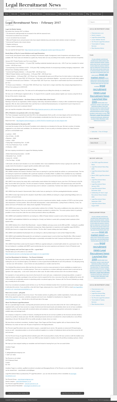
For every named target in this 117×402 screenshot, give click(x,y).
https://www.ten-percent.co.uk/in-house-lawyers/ (49, 109)
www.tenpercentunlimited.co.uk (23, 289)
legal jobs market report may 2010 (98, 83)
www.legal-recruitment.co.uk (32, 385)
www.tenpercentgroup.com (25, 379)
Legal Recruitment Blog (98, 37)
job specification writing (101, 72)
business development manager (97, 62)
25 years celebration (96, 59)
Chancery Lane (96, 14)
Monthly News (24, 14)
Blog (87, 14)
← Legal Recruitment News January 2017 (18, 393)
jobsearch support (105, 70)
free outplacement (96, 67)
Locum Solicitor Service (98, 39)
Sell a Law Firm (63, 14)
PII (99, 109)
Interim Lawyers (50, 14)
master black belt (105, 104)
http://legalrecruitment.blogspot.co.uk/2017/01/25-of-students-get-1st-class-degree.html (41, 120)
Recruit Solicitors (37, 14)
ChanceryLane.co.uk (97, 33)
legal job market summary (103, 80)
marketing (99, 104)
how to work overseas (98, 69)
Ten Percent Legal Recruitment (100, 41)
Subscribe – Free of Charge (99, 131)
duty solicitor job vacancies (98, 65)
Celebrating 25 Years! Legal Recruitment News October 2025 (99, 195)
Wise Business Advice (97, 48)
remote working (98, 113)
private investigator (105, 109)
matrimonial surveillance (96, 106)
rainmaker (107, 111)
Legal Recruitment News (33, 5)
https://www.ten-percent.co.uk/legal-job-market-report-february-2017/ (45, 50)
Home (7, 14)
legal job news (94, 81)
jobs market (93, 72)
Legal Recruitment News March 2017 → (72, 393)
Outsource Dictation (77, 14)
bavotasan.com (107, 400)
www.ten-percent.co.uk (31, 383)
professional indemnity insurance (97, 111)
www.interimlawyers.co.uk (12, 299)
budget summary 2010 (104, 60)
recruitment (92, 113)
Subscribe (14, 14)
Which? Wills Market (100, 118)
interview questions (96, 70)
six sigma (104, 113)
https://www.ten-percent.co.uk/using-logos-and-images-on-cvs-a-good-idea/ (27, 254)
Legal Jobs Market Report (103, 81)
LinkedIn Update (100, 102)
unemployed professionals (96, 117)
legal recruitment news (99, 89)
